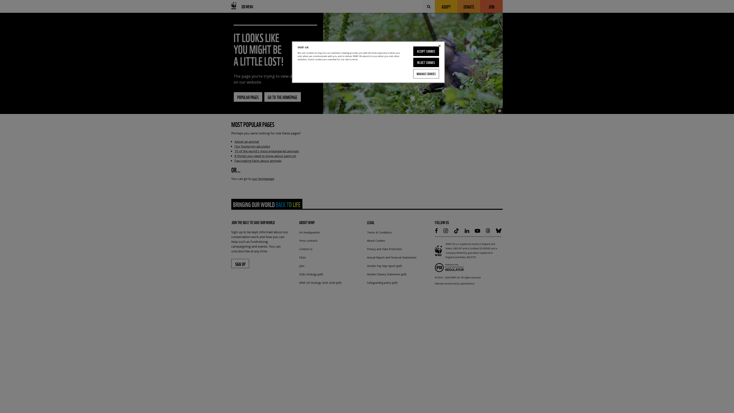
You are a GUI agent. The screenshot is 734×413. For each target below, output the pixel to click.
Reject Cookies (426, 62)
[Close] (439, 46)
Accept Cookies (426, 51)
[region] (368, 62)
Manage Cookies (426, 74)
